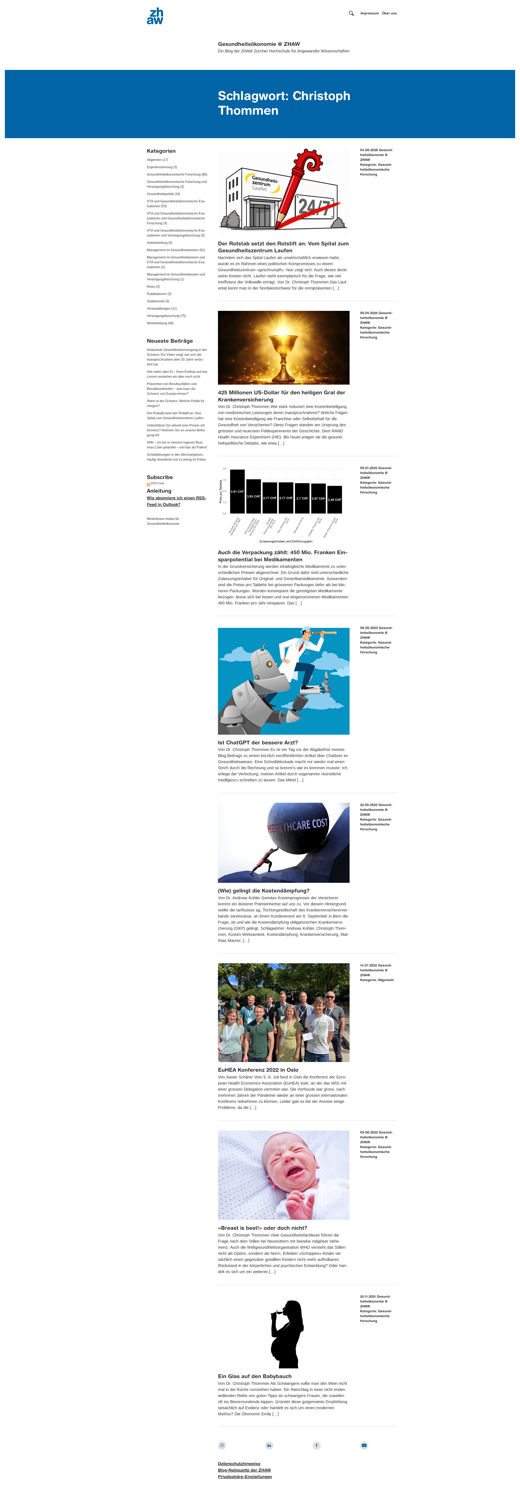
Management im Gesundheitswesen (173, 250)
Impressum (370, 13)
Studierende (156, 301)
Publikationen (157, 294)
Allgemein (154, 160)
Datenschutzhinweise (239, 1464)
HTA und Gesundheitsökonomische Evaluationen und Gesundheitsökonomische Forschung (176, 218)
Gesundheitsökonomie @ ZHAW (259, 44)
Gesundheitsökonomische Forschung (174, 174)
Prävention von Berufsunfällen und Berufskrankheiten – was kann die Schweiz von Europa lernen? (172, 388)
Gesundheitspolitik (160, 194)
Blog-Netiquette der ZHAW (244, 1471)
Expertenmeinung (159, 167)
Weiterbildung (157, 323)
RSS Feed (157, 483)
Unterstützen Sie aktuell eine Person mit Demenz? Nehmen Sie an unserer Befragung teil (176, 430)
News (151, 286)
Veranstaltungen (158, 308)
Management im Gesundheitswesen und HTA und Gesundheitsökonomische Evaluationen (176, 262)
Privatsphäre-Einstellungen (245, 1477)
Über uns (389, 13)
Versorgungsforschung (163, 316)
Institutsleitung (157, 242)
